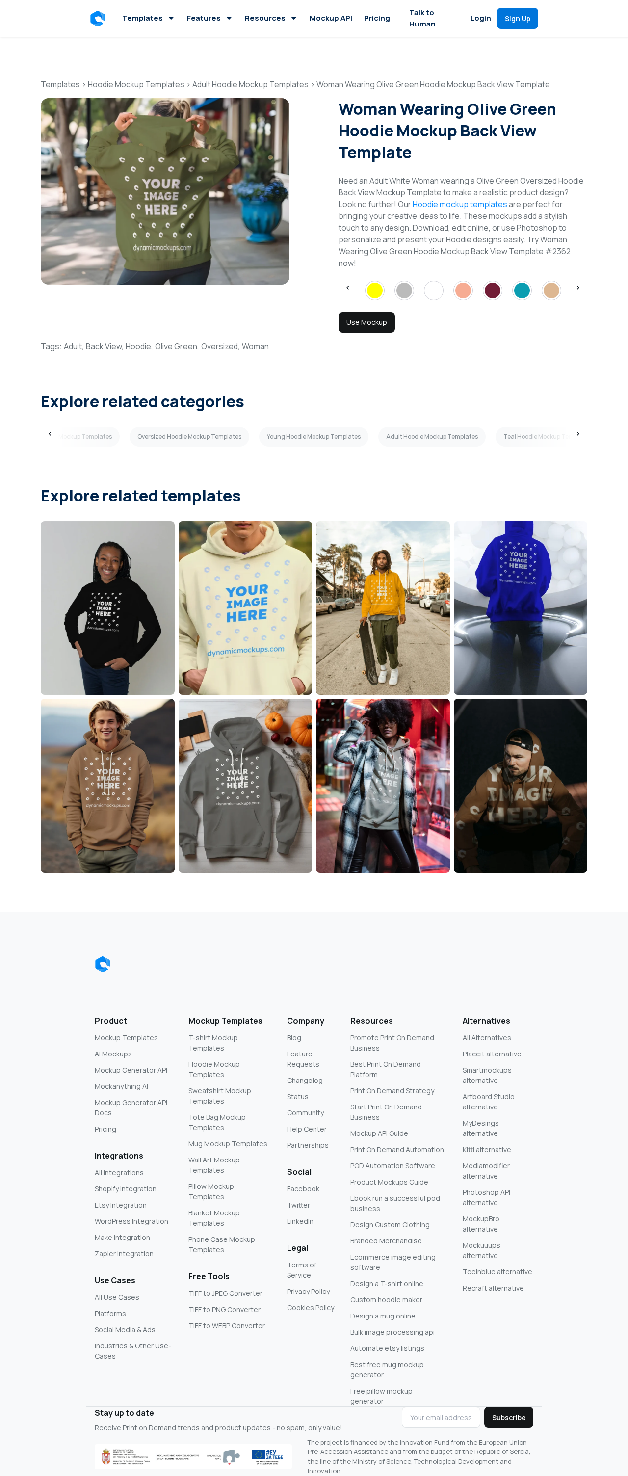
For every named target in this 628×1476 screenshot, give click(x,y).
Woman (255, 346)
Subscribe (509, 1417)
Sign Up (517, 18)
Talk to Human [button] (422, 18)
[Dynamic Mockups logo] (102, 964)
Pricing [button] (377, 18)
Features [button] (204, 18)
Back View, (105, 346)
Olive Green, (177, 346)
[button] (99, 18)
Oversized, (220, 346)
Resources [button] (265, 18)
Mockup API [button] (331, 18)
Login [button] (481, 18)
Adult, (74, 346)
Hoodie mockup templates (460, 204)
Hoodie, (139, 346)
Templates (142, 18)
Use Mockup (366, 322)
